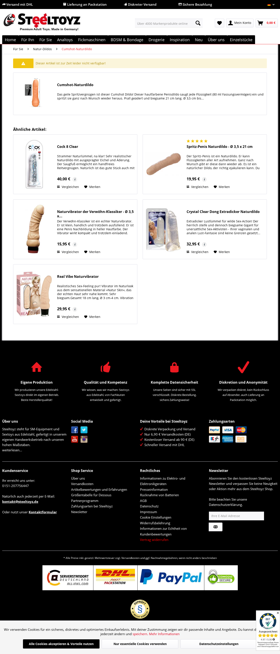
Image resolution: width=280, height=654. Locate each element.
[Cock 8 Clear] (34, 164)
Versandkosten (82, 484)
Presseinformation (154, 489)
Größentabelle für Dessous (91, 495)
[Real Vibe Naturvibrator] (34, 294)
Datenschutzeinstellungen (218, 644)
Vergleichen (70, 187)
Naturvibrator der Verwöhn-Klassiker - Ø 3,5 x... (95, 213)
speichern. (141, 634)
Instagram (84, 439)
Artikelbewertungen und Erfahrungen (99, 489)
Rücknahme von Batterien (159, 495)
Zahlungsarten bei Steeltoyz (92, 506)
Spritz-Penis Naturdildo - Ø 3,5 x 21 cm (220, 146)
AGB (143, 500)
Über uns (78, 478)
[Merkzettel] (219, 23)
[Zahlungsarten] (242, 434)
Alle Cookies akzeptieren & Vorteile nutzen (61, 644)
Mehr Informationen (164, 634)
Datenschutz (149, 506)
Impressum (148, 512)
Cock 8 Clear (67, 146)
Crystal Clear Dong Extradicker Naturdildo (223, 211)
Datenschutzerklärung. (226, 504)
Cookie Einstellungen (155, 517)
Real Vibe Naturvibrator (78, 276)
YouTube (74, 439)
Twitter (84, 430)
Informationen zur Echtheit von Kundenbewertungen (163, 531)
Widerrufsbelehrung (155, 523)
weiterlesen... (12, 450)
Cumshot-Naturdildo (75, 85)
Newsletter (79, 512)
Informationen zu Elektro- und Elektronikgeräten (162, 481)
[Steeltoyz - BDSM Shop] (49, 24)
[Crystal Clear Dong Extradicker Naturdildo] (163, 229)
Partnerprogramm (84, 500)
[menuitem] (169, 23)
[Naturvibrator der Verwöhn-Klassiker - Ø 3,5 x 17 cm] (34, 229)
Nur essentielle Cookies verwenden (140, 644)
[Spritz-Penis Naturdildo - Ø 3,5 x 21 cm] (163, 164)
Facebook (74, 430)
